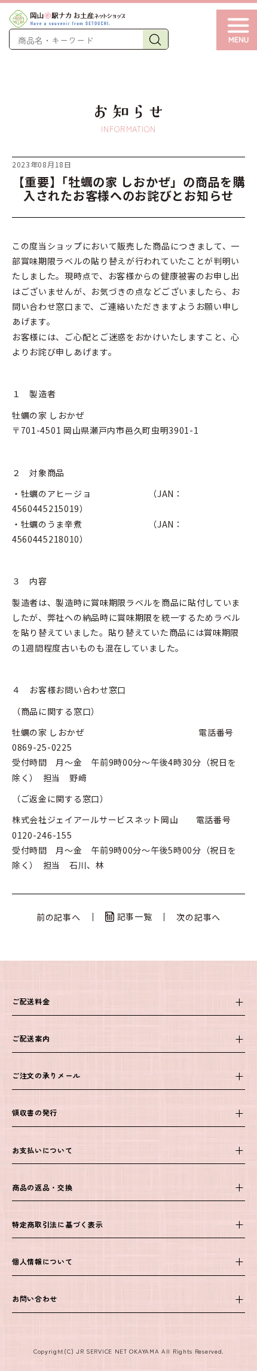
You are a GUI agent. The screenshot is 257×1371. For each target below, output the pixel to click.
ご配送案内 (31, 1038)
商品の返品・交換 (42, 1187)
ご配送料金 (31, 1001)
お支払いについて (42, 1150)
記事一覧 (134, 916)
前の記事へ (58, 917)
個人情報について (42, 1261)
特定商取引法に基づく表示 (57, 1224)
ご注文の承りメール (46, 1075)
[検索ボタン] (155, 40)
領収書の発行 (34, 1112)
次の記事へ (198, 917)
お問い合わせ (34, 1298)
